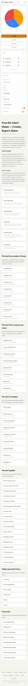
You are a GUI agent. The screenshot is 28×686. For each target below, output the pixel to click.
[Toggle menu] (18, 2)
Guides (16, 672)
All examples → (7, 462)
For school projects (8, 552)
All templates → (9, 389)
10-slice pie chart (10, 317)
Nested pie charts (7, 542)
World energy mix (9, 414)
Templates (9, 672)
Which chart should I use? (9, 652)
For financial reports (8, 557)
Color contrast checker (9, 657)
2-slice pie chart (8, 269)
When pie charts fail (8, 521)
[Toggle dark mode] (25, 2)
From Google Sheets (8, 584)
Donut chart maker (8, 375)
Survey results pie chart (9, 348)
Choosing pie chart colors (9, 491)
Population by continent (9, 435)
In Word (5, 600)
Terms (22, 675)
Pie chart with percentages (10, 361)
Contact (11, 675)
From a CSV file (7, 589)
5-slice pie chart (8, 289)
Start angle (6, 102)
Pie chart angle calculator (9, 642)
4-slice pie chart (9, 283)
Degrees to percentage (9, 647)
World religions (7, 408)
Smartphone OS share (9, 428)
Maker (3, 672)
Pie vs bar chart (7, 511)
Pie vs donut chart (7, 516)
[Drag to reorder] (21, 58)
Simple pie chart (7, 368)
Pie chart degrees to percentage (11, 506)
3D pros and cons (7, 531)
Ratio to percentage (8, 637)
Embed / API (22, 672)
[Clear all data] (23, 53)
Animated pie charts (8, 547)
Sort (4, 96)
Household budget (8, 449)
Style (4, 85)
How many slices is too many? (11, 486)
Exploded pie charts (8, 537)
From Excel (6, 579)
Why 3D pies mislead (8, 526)
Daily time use (8, 456)
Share (14, 47)
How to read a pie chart (9, 480)
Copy (15, 43)
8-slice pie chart (7, 310)
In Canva (5, 605)
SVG (15, 40)
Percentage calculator (9, 622)
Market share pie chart (9, 354)
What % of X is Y (7, 627)
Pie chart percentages (9, 501)
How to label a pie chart (9, 496)
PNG (15, 36)
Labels (4, 90)
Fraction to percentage (9, 632)
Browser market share (9, 421)
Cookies (14, 678)
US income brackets (8, 442)
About (5, 675)
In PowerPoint (7, 594)
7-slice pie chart (8, 303)
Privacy (17, 675)
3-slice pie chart (8, 276)
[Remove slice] (24, 58)
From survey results (8, 562)
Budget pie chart (10, 341)
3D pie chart (8, 382)
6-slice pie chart (7, 296)
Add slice (15, 69)
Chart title (6, 79)
